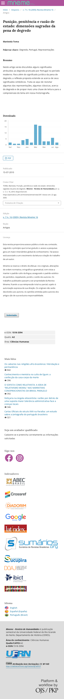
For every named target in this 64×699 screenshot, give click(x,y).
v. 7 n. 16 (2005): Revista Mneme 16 (38, 9)
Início (5, 9)
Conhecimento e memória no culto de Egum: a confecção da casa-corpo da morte (27, 376)
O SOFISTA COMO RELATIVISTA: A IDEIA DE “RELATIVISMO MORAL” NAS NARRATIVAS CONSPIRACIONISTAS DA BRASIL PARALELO (25, 387)
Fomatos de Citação (14, 203)
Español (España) (18, 611)
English (13, 607)
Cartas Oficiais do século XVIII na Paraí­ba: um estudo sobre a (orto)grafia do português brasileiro (30, 413)
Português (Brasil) (19, 614)
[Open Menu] (3, 3)
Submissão (12, 315)
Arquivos (15, 9)
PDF (9, 158)
